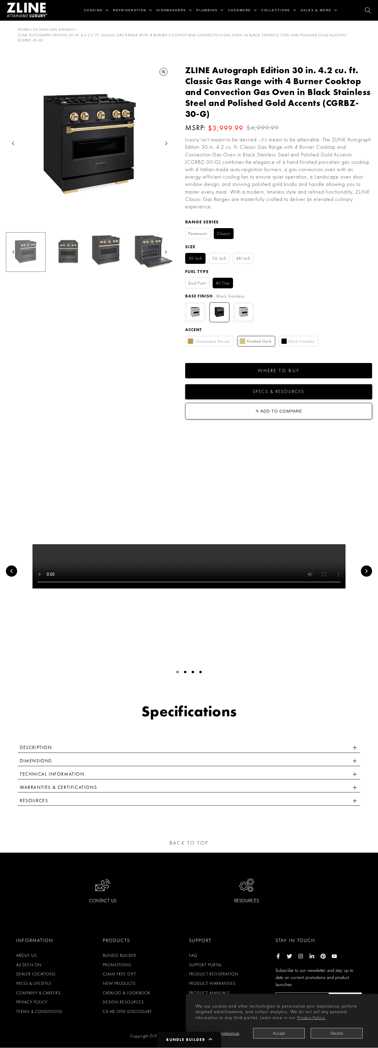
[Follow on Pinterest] (323, 956)
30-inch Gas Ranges (53, 29)
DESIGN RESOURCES (123, 1002)
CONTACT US (102, 900)
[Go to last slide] (13, 143)
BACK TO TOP (189, 843)
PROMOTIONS (117, 964)
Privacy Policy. (311, 1018)
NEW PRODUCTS (119, 983)
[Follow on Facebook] (278, 956)
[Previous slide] (11, 571)
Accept (279, 1033)
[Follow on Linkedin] (312, 956)
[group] (25, 252)
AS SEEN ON (29, 964)
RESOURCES (246, 900)
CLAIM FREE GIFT (119, 974)
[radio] (198, 233)
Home (23, 29)
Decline (336, 1033)
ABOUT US (26, 955)
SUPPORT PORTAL (205, 964)
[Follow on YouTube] (334, 956)
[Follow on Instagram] (300, 956)
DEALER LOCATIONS (36, 974)
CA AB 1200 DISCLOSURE (127, 1011)
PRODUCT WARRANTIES (212, 983)
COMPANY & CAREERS (38, 992)
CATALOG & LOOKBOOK (127, 992)
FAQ (193, 955)
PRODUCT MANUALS (209, 992)
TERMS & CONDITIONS (39, 1011)
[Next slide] (166, 143)
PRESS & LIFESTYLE (34, 983)
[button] (278, 370)
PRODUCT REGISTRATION (213, 974)
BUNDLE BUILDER (119, 955)
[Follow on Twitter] (289, 956)
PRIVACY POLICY (32, 1002)
